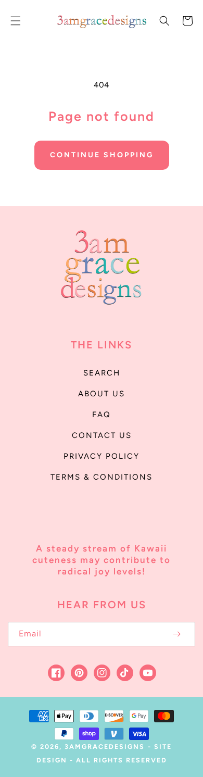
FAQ (101, 414)
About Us (101, 393)
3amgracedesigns (105, 746)
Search (101, 373)
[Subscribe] (176, 634)
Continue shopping (102, 155)
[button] (15, 20)
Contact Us (102, 435)
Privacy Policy (101, 456)
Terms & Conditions (101, 477)
